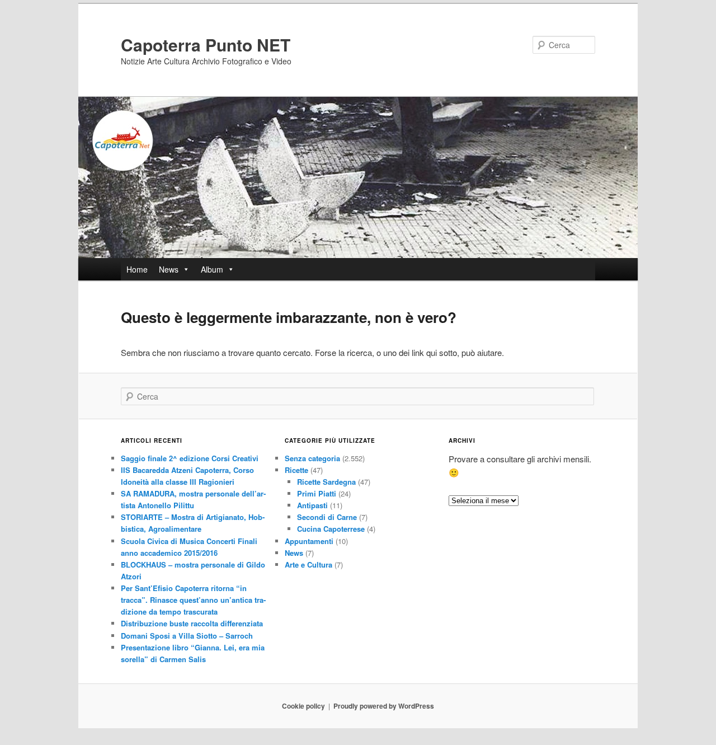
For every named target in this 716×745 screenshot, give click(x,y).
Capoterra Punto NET (205, 44)
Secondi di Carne (327, 517)
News (168, 269)
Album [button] (212, 269)
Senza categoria (312, 458)
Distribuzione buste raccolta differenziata (192, 623)
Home (137, 269)
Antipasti (312, 505)
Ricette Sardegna (326, 481)
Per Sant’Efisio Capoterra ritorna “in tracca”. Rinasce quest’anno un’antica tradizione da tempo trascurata (193, 600)
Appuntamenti (309, 541)
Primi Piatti (316, 493)
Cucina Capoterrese (331, 528)
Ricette (296, 470)
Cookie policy (303, 706)
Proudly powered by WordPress (383, 706)
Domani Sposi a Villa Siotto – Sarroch (187, 635)
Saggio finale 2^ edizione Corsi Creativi (189, 458)
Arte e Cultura (308, 564)
